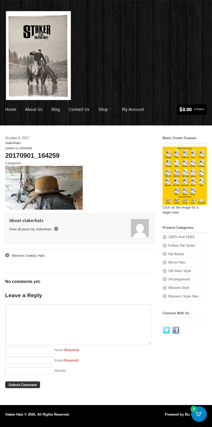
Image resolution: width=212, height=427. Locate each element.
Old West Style (179, 271)
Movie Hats (176, 262)
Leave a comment (18, 148)
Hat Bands (176, 254)
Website (60, 370)
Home (10, 109)
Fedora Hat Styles (181, 245)
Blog (55, 109)
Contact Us (79, 109)
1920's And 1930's (181, 237)
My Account (133, 109)
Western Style (179, 288)
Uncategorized (179, 279)
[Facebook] (176, 330)
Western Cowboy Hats (25, 256)
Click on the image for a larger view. (180, 209)
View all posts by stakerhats (33, 229)
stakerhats (13, 143)
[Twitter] (167, 330)
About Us (33, 109)
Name (67, 350)
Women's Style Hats (183, 296)
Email (67, 360)
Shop (103, 109)
